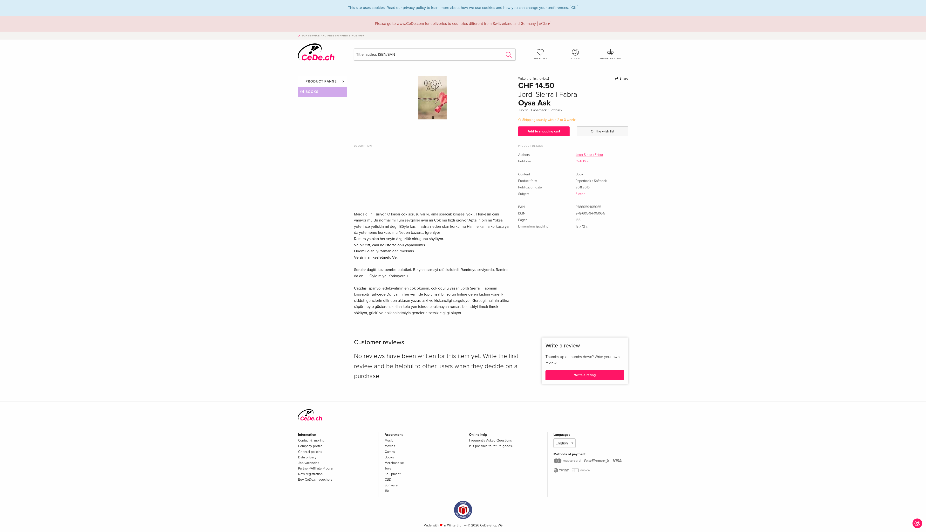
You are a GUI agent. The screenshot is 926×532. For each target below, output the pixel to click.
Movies (390, 446)
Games (390, 452)
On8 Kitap (583, 161)
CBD (388, 479)
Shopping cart (610, 58)
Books (312, 92)
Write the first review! (533, 78)
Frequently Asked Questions (490, 440)
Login (575, 58)
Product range (321, 81)
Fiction (581, 194)
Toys (388, 468)
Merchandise (394, 463)
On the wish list (602, 131)
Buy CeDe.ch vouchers (315, 479)
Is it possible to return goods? (491, 446)
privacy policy (414, 7)
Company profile (310, 446)
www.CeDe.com (410, 23)
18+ (387, 491)
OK (574, 7)
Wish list (540, 58)
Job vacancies (308, 463)
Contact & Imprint (311, 440)
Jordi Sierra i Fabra (589, 155)
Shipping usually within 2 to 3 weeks (549, 120)
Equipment (393, 474)
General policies (310, 452)
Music (389, 440)
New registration (310, 474)
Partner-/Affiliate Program (316, 468)
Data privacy (307, 457)
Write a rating (585, 375)
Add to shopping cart (544, 131)
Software (391, 485)
